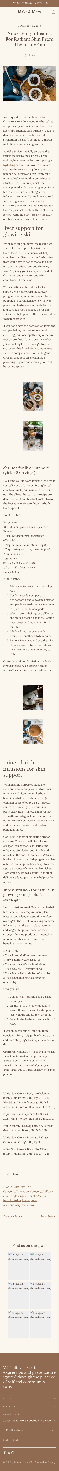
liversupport (29, 1200)
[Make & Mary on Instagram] (12, 1452)
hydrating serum (13, 165)
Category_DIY (22, 1186)
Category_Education (16, 1191)
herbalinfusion (12, 1200)
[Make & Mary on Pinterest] (9, 1452)
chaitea (7, 1195)
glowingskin (21, 1195)
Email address (14, 1426)
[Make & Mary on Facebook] (5, 1452)
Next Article (48, 1216)
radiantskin (29, 1205)
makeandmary (11, 1205)
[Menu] (5, 12)
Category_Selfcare (41, 1191)
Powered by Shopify (44, 1462)
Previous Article (13, 1216)
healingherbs (38, 1195)
